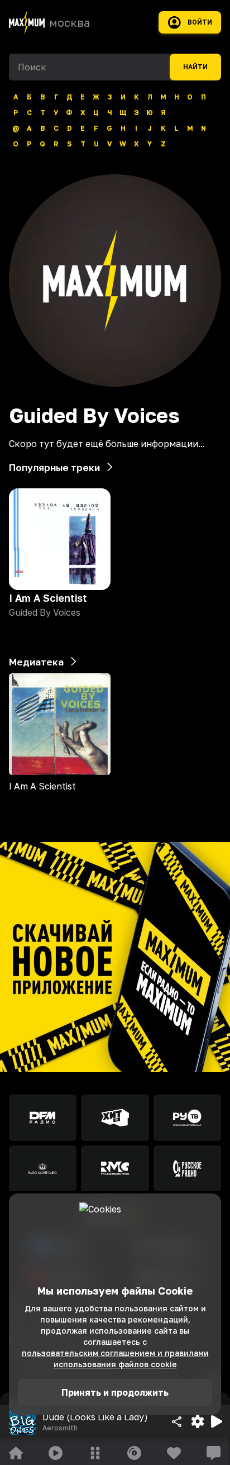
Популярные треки (54, 467)
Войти (200, 22)
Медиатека (36, 662)
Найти (195, 67)
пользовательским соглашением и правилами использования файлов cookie (115, 1358)
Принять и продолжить (115, 1392)
